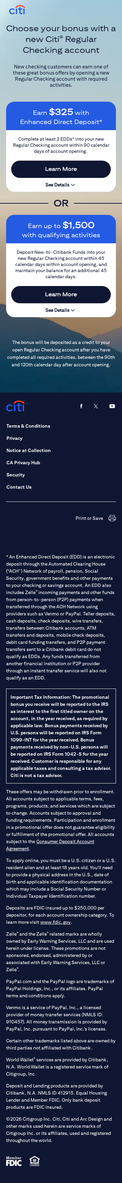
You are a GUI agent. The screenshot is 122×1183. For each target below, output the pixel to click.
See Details (57, 184)
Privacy (14, 438)
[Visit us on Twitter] (96, 406)
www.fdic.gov (55, 922)
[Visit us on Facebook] (81, 406)
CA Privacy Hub (23, 462)
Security (15, 474)
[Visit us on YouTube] (112, 406)
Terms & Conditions (28, 426)
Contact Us (19, 487)
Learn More (61, 169)
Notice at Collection (28, 450)
